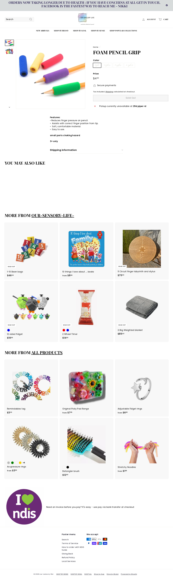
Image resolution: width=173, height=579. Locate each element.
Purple (118, 65)
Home (95, 47)
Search (65, 539)
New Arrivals (42, 30)
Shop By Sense (98, 30)
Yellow (107, 65)
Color (96, 60)
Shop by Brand (61, 30)
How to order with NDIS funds (73, 548)
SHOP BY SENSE (62, 574)
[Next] (9, 107)
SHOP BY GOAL (76, 574)
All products (46, 352)
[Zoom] (50, 74)
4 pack (129, 65)
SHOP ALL (88, 574)
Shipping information (63, 150)
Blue (97, 65)
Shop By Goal (79, 30)
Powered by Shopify (129, 574)
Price (96, 73)
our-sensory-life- (52, 215)
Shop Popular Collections (123, 30)
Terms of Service (70, 543)
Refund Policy (68, 557)
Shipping (109, 92)
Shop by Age (99, 574)
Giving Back (67, 553)
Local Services (69, 561)
